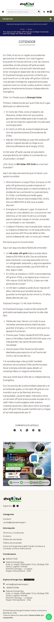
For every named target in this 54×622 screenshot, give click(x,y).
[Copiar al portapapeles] (39, 430)
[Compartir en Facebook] (15, 430)
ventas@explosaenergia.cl (14, 522)
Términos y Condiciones (13, 533)
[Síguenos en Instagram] (14, 506)
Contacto (7, 519)
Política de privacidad (12, 543)
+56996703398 (12, 588)
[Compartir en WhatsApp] (27, 430)
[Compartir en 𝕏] (21, 430)
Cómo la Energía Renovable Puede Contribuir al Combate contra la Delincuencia (24, 547)
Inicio (22, 29)
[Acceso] (44, 11)
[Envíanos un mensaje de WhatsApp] (49, 617)
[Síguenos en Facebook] (17, 506)
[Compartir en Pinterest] (33, 430)
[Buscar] (39, 11)
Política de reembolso (12, 539)
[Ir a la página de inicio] (27, 4)
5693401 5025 (11, 559)
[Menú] (3, 11)
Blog (30, 29)
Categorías (7, 19)
